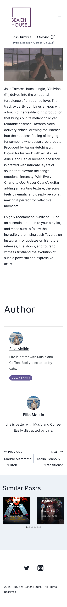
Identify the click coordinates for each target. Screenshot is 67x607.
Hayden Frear (15, 506)
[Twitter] (27, 568)
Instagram (12, 240)
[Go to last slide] (9, 511)
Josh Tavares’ (14, 89)
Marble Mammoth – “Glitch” (17, 458)
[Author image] (9, 501)
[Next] (57, 511)
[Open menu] (60, 17)
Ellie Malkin (23, 42)
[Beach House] (21, 17)
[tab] (26, 527)
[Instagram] (40, 568)
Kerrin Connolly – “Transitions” (50, 458)
